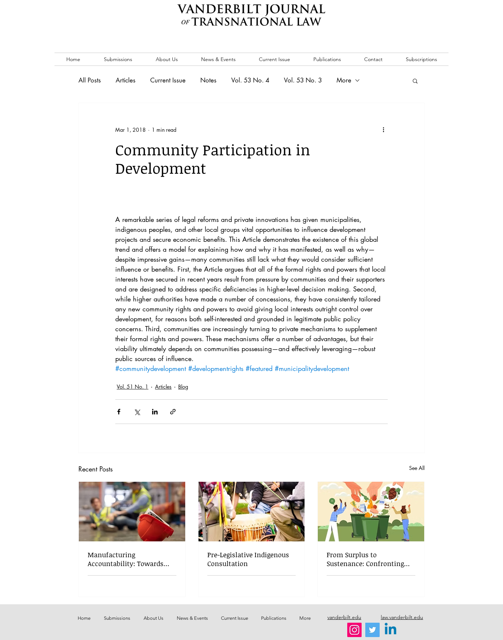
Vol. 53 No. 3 (303, 80)
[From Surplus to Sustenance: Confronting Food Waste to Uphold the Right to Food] (371, 511)
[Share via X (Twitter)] (136, 411)
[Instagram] (354, 630)
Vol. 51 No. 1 (132, 386)
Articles (126, 80)
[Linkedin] (390, 630)
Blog (183, 386)
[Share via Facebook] (118, 411)
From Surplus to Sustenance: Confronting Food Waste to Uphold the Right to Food (367, 559)
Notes (208, 80)
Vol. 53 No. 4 (250, 80)
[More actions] (383, 129)
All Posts (89, 80)
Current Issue (168, 80)
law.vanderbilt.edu (402, 617)
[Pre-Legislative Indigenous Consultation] (251, 511)
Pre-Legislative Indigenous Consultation (248, 559)
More (344, 80)
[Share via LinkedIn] (154, 411)
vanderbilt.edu (344, 617)
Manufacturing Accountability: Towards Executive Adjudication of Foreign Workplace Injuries (130, 559)
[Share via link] (172, 411)
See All (417, 467)
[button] (415, 81)
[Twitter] (372, 630)
